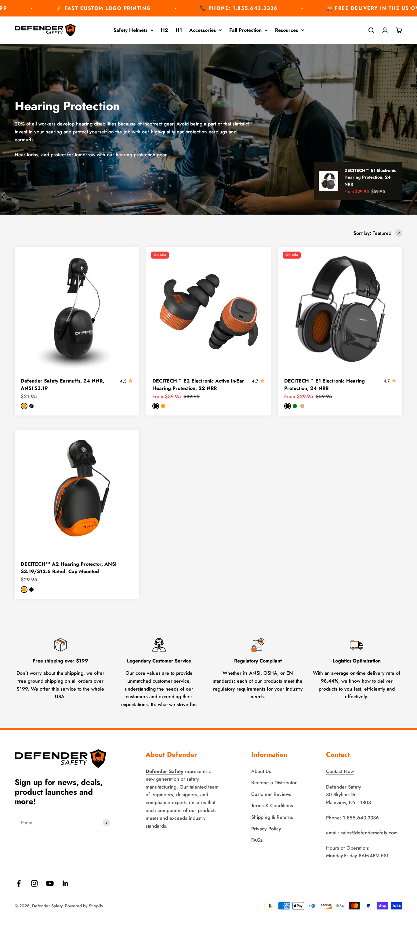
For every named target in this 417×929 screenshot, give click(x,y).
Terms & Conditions (272, 805)
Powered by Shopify (84, 906)
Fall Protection (245, 30)
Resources (286, 30)
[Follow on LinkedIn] (65, 883)
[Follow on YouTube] (50, 883)
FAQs (257, 840)
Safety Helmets (130, 30)
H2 (164, 30)
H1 (179, 30)
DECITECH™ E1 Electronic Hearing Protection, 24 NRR (324, 384)
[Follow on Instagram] (34, 883)
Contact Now (340, 771)
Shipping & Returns (272, 817)
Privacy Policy (266, 828)
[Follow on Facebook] (19, 883)
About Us (261, 771)
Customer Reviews (271, 794)
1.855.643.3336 (361, 817)
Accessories (202, 30)
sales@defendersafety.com (369, 832)
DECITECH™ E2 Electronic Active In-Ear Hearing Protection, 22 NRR (198, 384)
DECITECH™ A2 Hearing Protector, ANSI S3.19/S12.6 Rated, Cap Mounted (69, 568)
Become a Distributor (274, 782)
